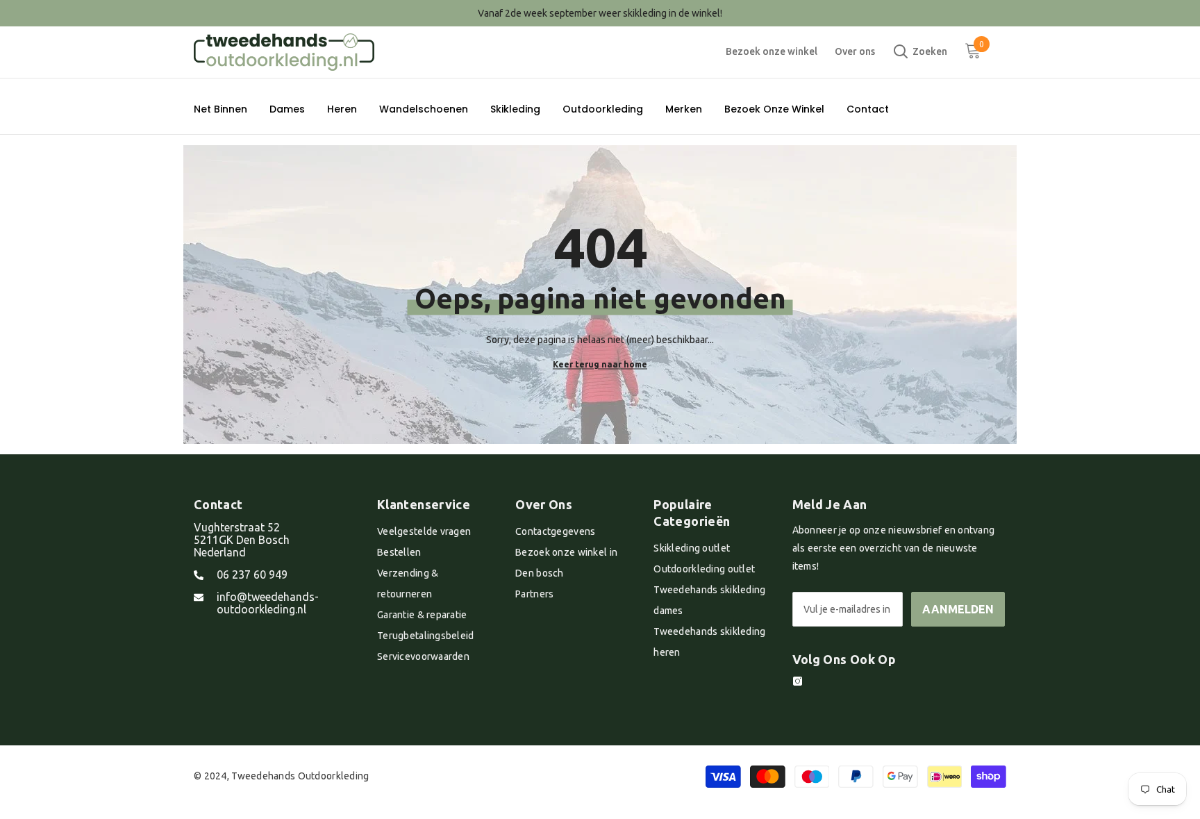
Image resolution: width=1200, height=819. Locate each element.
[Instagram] (797, 681)
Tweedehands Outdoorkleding (300, 775)
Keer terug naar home (600, 363)
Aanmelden (958, 609)
